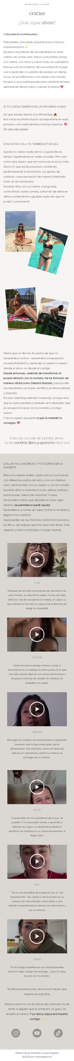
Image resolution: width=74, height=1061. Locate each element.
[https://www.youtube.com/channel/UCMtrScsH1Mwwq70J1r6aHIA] (37, 1033)
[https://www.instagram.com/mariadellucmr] (16, 1033)
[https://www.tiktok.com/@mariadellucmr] (58, 1033)
